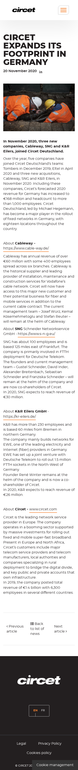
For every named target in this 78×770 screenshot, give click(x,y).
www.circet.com (43, 509)
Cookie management (55, 765)
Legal (21, 743)
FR (44, 712)
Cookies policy (39, 753)
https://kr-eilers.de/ (19, 416)
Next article (60, 629)
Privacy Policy (50, 743)
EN (36, 712)
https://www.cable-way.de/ (26, 248)
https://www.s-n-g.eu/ (36, 334)
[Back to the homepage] (24, 9)
